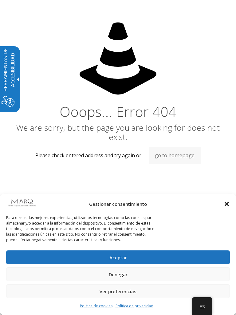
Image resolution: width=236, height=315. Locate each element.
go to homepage (175, 155)
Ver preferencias (118, 291)
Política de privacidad (134, 306)
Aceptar (118, 257)
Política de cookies (96, 306)
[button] (227, 204)
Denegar (118, 274)
